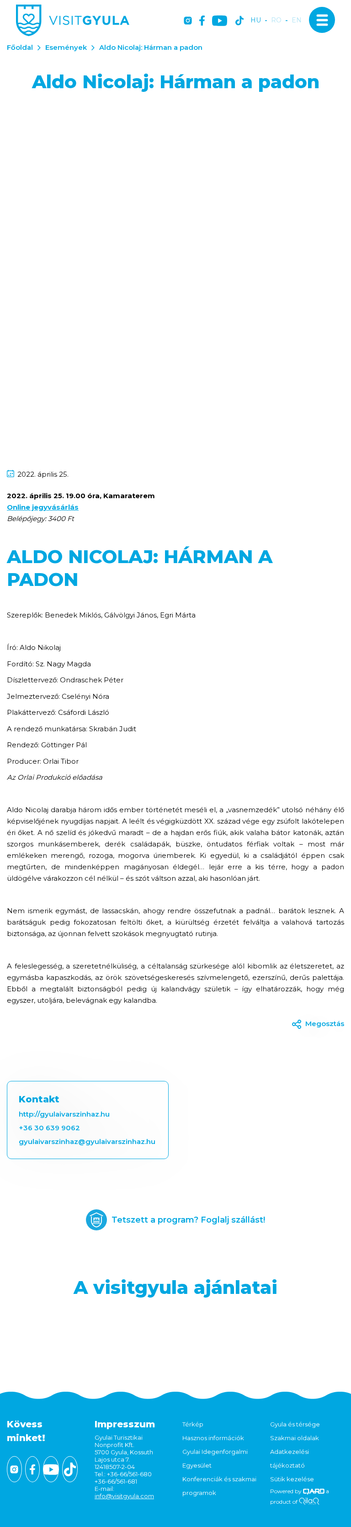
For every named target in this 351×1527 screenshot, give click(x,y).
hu (255, 20)
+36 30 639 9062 (49, 1127)
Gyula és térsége (295, 1424)
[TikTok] (239, 21)
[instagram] (188, 21)
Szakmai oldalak (294, 1438)
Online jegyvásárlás (43, 507)
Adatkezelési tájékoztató (289, 1458)
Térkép (192, 1424)
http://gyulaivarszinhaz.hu (64, 1114)
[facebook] (202, 21)
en (297, 20)
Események (66, 47)
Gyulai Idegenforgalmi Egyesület (215, 1458)
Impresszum (125, 1424)
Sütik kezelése (292, 1479)
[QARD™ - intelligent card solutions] (313, 1491)
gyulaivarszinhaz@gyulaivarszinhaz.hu (87, 1141)
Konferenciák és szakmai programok (219, 1485)
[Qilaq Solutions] (309, 1501)
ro (276, 20)
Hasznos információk (213, 1438)
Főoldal (20, 47)
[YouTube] (219, 21)
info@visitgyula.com (124, 1496)
